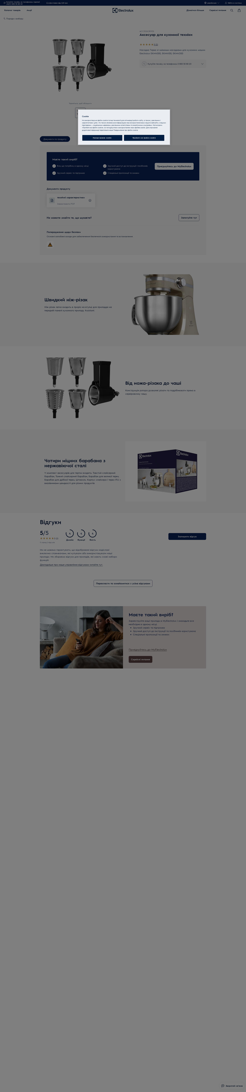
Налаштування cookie (102, 138)
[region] (124, 127)
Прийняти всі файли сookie (144, 138)
